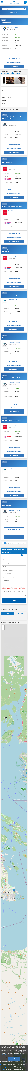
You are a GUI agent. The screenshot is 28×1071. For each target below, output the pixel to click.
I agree (14, 1059)
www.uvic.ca (10, 31)
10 (23, 543)
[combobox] (14, 573)
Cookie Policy (4, 1054)
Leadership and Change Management (12, 206)
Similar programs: (10, 110)
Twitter (21, 613)
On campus (18, 34)
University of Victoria (12, 27)
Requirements (6, 97)
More (4, 103)
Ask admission (14, 66)
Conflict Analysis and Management (11, 295)
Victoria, (10, 125)
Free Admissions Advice (14, 62)
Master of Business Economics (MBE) (11, 420)
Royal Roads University (14, 123)
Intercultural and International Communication (10, 504)
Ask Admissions (14, 152)
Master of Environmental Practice (11, 337)
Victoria (9, 29)
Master (3, 20)
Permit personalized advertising (14, 1067)
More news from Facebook (13, 618)
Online (17, 388)
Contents (5, 94)
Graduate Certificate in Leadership (11, 464)
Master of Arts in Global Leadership (11, 377)
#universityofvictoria (10, 73)
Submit (14, 600)
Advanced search (14, 12)
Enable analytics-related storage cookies (14, 1069)
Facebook (7, 613)
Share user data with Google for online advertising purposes (14, 1065)
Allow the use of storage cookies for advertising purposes (14, 1062)
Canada (13, 29)
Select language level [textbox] (8, 577)
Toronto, (10, 169)
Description (5, 91)
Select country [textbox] (7, 573)
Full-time (17, 37)
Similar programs (15, 58)
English (17, 40)
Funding (4, 100)
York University (12, 167)
